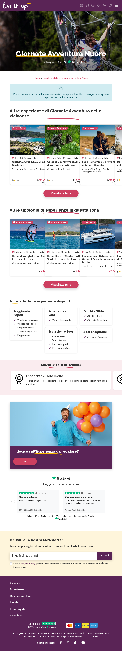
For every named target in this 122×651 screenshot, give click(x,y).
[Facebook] (60, 642)
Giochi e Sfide (93, 311)
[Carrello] (104, 6)
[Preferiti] (98, 6)
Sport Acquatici (95, 332)
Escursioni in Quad (61, 348)
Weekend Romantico (27, 320)
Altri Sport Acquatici (97, 337)
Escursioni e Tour (60, 331)
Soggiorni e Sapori (21, 313)
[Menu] (116, 5)
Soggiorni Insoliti (25, 327)
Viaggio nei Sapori (26, 324)
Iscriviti (104, 555)
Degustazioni (23, 335)
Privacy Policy (28, 563)
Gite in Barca (58, 336)
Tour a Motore (59, 340)
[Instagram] (68, 642)
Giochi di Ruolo (95, 316)
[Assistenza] (87, 6)
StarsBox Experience (27, 331)
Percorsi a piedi (60, 344)
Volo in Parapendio (62, 320)
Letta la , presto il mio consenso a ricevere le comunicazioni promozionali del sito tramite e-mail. (61, 565)
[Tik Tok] (75, 642)
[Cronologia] (93, 6)
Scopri (25, 461)
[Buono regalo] (82, 6)
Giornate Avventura (97, 320)
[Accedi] (110, 6)
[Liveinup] (17, 5)
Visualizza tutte (61, 193)
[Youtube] (83, 642)
